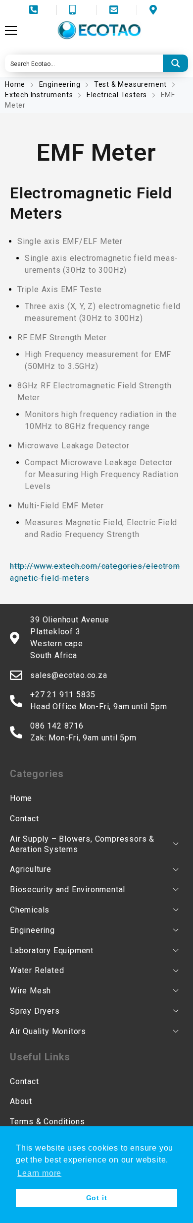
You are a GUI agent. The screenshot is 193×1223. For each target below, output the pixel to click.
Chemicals (29, 910)
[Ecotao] (99, 30)
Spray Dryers (35, 1011)
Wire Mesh (30, 990)
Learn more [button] (39, 1173)
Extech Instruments (39, 95)
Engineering (60, 84)
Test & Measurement (130, 84)
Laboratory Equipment (52, 950)
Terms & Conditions (47, 1121)
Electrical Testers (117, 95)
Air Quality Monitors (48, 1031)
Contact (24, 818)
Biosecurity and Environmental (67, 889)
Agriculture (30, 869)
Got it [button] (96, 1198)
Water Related (37, 970)
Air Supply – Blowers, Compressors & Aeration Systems (82, 844)
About (21, 1101)
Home (16, 84)
